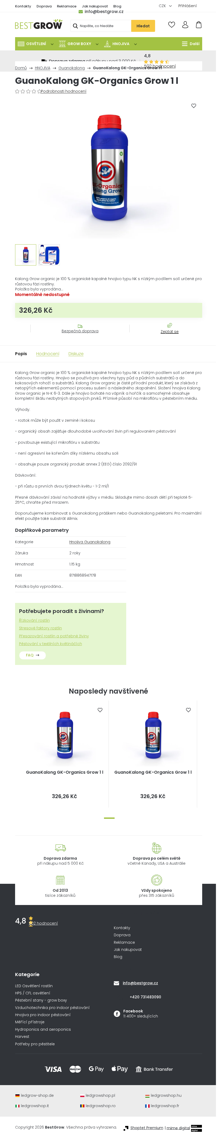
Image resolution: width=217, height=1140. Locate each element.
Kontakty (23, 6)
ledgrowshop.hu (166, 1095)
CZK (163, 5)
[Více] (189, 43)
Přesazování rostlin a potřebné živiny (54, 636)
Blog (117, 6)
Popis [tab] (21, 354)
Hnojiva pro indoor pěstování (43, 1014)
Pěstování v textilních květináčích (50, 643)
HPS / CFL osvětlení (32, 993)
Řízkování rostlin (34, 620)
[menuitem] (35, 43)
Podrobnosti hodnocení (64, 91)
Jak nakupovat (95, 6)
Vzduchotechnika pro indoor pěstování (52, 1007)
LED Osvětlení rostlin (34, 986)
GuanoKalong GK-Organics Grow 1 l (64, 772)
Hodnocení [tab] (47, 354)
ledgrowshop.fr (165, 1105)
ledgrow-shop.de (37, 1095)
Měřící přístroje (29, 1022)
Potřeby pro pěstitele (35, 1044)
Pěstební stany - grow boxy (41, 1000)
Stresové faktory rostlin (40, 628)
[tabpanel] (64, 754)
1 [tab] (109, 818)
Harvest (22, 1036)
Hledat (143, 26)
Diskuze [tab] (76, 354)
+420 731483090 (145, 997)
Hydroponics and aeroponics (43, 1029)
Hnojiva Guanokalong (89, 542)
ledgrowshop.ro (101, 1105)
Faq (30, 655)
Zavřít (167, 337)
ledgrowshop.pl (100, 1095)
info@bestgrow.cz (104, 11)
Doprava (44, 6)
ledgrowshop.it (35, 1105)
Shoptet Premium (146, 1127)
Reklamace (66, 6)
